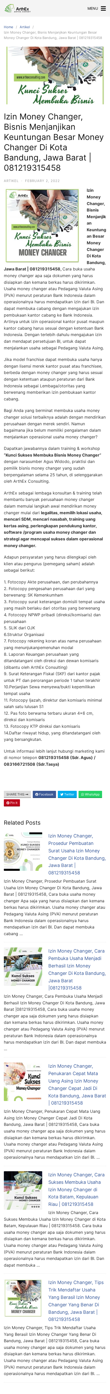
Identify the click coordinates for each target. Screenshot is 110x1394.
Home (8, 27)
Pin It (13, 803)
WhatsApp (92, 794)
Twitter (68, 794)
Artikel (25, 27)
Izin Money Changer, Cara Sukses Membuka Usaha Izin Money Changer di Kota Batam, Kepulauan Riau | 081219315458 (76, 1189)
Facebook (45, 794)
